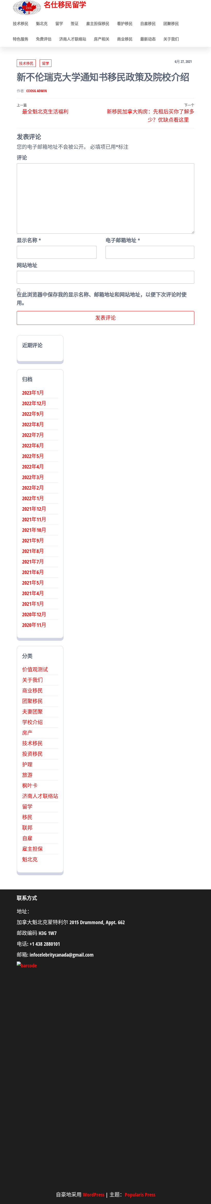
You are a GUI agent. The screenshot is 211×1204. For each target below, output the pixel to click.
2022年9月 (33, 413)
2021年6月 (33, 572)
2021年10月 (34, 529)
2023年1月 (33, 392)
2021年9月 (33, 540)
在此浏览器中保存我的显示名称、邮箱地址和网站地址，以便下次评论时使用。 (102, 298)
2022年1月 (33, 498)
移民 (27, 817)
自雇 (27, 838)
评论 (22, 157)
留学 (59, 23)
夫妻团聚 (32, 711)
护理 (27, 764)
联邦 (27, 827)
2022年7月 (33, 434)
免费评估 (43, 38)
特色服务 (20, 38)
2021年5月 (33, 582)
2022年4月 (33, 466)
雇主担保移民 (97, 23)
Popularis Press (140, 1194)
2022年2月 (33, 487)
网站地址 (27, 265)
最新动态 (148, 38)
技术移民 (20, 23)
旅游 (27, 775)
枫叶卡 (30, 785)
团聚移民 (171, 23)
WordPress (93, 1194)
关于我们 (171, 38)
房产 (27, 732)
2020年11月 (34, 624)
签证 (74, 23)
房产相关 (101, 38)
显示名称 (29, 240)
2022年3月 (33, 477)
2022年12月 (34, 403)
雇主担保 (32, 848)
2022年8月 (33, 424)
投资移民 (32, 753)
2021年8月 (33, 551)
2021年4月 (33, 593)
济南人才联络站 (72, 38)
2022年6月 (33, 445)
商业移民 (125, 38)
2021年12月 (34, 508)
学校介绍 (32, 722)
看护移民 (125, 23)
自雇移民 (148, 23)
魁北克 (42, 23)
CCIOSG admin (36, 90)
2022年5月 (33, 456)
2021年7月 (33, 561)
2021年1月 (33, 603)
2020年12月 (34, 614)
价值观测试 (35, 669)
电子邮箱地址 (123, 240)
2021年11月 (34, 519)
